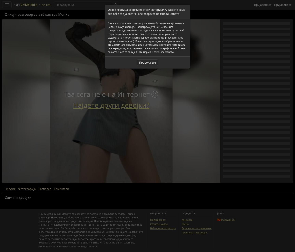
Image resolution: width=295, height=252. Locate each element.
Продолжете (147, 62)
